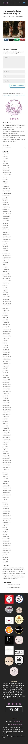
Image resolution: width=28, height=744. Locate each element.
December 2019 (7, 301)
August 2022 (6, 241)
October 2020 (6, 278)
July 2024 (5, 197)
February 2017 (6, 379)
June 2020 (5, 287)
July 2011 (5, 527)
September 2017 (7, 363)
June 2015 (5, 421)
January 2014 (6, 458)
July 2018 (5, 340)
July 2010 (5, 555)
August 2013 (6, 469)
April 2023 (5, 227)
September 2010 (7, 550)
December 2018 (7, 329)
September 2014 (7, 439)
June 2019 (5, 315)
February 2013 (6, 483)
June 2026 (5, 158)
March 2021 (6, 269)
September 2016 (7, 391)
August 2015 (6, 416)
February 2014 (6, 455)
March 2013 (6, 481)
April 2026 (5, 163)
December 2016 (7, 384)
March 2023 (6, 230)
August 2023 (6, 221)
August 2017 (6, 366)
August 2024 (6, 195)
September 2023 (7, 218)
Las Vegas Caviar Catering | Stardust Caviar (14, 125)
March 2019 (6, 322)
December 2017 (7, 356)
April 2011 (5, 534)
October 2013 (6, 465)
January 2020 (6, 299)
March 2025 (6, 186)
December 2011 (7, 515)
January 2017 (6, 382)
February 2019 (6, 324)
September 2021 (7, 257)
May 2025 (5, 181)
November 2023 (7, 214)
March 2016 (6, 400)
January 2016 (6, 405)
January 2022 (6, 253)
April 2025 (5, 184)
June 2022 (5, 246)
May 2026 (5, 161)
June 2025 (5, 179)
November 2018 (7, 331)
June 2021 (5, 262)
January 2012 (6, 513)
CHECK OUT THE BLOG (14, 709)
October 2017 (6, 361)
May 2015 (5, 423)
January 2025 (6, 191)
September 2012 (7, 495)
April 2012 (5, 506)
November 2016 (7, 386)
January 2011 (6, 541)
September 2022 (7, 239)
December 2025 (7, 172)
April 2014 (5, 451)
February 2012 (6, 511)
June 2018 (5, 343)
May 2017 (5, 373)
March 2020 (6, 294)
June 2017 (5, 370)
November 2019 (7, 303)
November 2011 (7, 518)
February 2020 (6, 297)
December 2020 (7, 276)
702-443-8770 (17, 584)
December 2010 (7, 543)
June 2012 (5, 502)
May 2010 (5, 559)
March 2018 (6, 349)
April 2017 (5, 375)
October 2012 (6, 492)
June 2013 (5, 474)
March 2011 (6, 536)
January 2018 (6, 354)
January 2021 (6, 273)
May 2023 (5, 225)
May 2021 (5, 264)
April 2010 (5, 562)
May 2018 (5, 345)
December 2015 (7, 407)
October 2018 (6, 333)
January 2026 (6, 170)
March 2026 (6, 165)
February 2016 (6, 403)
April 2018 (5, 347)
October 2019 (6, 306)
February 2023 (6, 232)
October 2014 (6, 437)
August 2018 (6, 338)
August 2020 (6, 283)
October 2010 (6, 548)
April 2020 (5, 292)
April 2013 (5, 479)
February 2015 (6, 430)
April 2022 (5, 250)
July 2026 (5, 156)
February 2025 (6, 188)
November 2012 (7, 490)
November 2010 (7, 545)
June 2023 (5, 223)
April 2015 (5, 426)
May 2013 (5, 476)
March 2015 (6, 428)
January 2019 (6, 327)
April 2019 (5, 320)
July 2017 (5, 368)
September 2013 (7, 467)
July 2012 (5, 499)
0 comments (19, 16)
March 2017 (6, 377)
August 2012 (6, 497)
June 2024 (5, 200)
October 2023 (6, 216)
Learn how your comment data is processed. (14, 95)
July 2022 (5, 244)
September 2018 (7, 336)
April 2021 (5, 267)
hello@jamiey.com (15, 587)
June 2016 (5, 396)
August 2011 (6, 525)
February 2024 (6, 207)
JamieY (6, 16)
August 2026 (6, 154)
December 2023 (7, 211)
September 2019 (7, 308)
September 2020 (7, 280)
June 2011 (5, 529)
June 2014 (5, 446)
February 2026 (6, 168)
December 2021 (7, 255)
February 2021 (6, 271)
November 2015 (7, 409)
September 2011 (7, 522)
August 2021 (6, 260)
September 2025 (7, 174)
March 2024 (6, 204)
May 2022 (5, 248)
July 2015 (5, 419)
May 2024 (5, 202)
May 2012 (5, 504)
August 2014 (6, 442)
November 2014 (7, 435)
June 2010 (5, 557)
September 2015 (7, 414)
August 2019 (6, 310)
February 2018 (6, 352)
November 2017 (7, 359)
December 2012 (7, 488)
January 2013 (6, 485)
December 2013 (7, 460)
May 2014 (5, 449)
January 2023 (6, 234)
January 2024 (6, 209)
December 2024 (7, 193)
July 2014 (5, 444)
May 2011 (5, 532)
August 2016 (6, 393)
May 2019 (5, 317)
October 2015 (6, 412)
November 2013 (7, 462)
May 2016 (5, 398)
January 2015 (6, 432)
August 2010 (6, 552)
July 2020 (5, 285)
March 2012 (6, 508)
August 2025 (6, 177)
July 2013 (5, 472)
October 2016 (6, 389)
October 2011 (6, 520)
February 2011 (6, 538)
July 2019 (5, 313)
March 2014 (6, 453)
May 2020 (5, 290)
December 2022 (7, 237)
